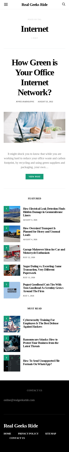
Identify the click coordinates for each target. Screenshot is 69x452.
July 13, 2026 (29, 277)
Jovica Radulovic (25, 102)
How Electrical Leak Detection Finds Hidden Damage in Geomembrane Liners (44, 212)
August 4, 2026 (30, 220)
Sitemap (50, 433)
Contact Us (17, 438)
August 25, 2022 (45, 102)
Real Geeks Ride (34, 4)
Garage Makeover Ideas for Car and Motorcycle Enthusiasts (44, 251)
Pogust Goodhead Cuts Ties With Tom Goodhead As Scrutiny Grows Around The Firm (43, 288)
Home (7, 433)
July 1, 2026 (28, 296)
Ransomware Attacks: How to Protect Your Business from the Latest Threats (40, 343)
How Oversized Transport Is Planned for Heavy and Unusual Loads (41, 231)
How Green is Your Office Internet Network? (34, 77)
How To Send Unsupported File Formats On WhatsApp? (41, 362)
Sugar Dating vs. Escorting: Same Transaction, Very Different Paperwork (42, 269)
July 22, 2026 (29, 257)
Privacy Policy (28, 433)
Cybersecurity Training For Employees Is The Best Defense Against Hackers (41, 323)
